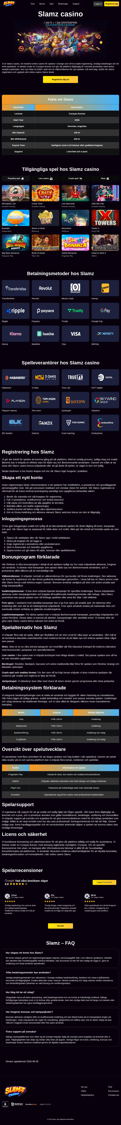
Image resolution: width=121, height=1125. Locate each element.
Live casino (44, 178)
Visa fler (60, 926)
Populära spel (14, 178)
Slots (103, 178)
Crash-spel (73, 178)
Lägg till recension (104, 882)
